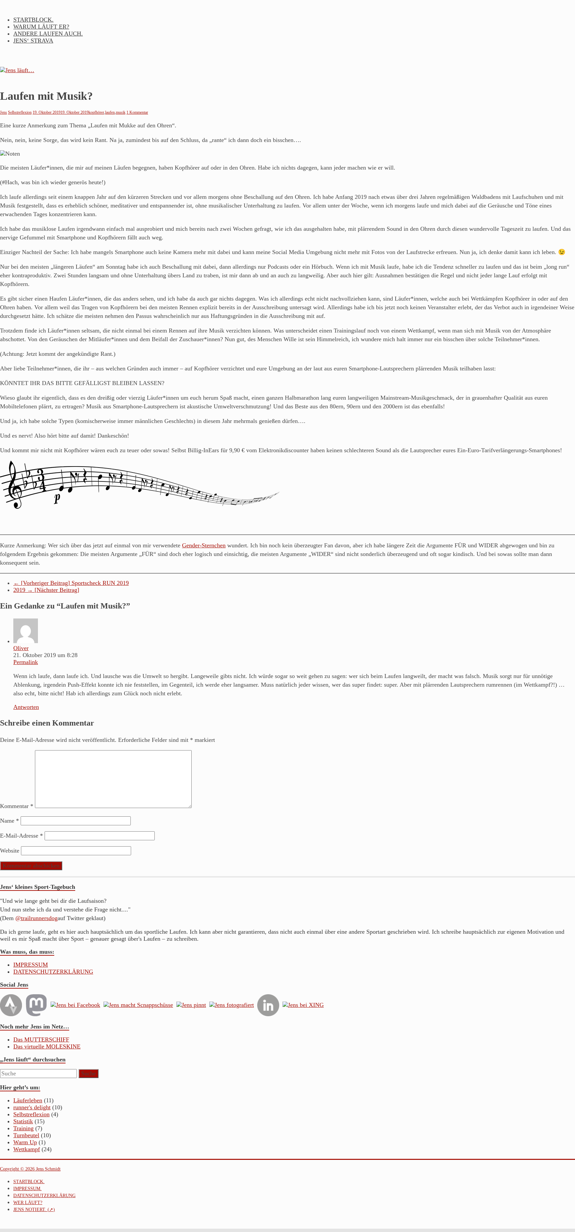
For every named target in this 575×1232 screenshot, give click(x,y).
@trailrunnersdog (36, 918)
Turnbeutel (26, 1135)
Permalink (25, 662)
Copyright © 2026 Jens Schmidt (30, 1168)
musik (120, 112)
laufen (110, 112)
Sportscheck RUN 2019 (71, 583)
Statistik (23, 1121)
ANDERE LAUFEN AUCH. (48, 33)
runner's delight (32, 1107)
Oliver (21, 648)
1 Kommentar (137, 112)
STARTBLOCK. (33, 19)
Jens (3, 112)
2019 (46, 590)
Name (9, 820)
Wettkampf (26, 1149)
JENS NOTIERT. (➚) (34, 1209)
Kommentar (16, 806)
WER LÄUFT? (27, 1202)
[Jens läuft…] (287, 70)
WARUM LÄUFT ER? (41, 26)
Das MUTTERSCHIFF (41, 1039)
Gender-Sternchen (204, 545)
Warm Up (25, 1142)
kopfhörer (96, 112)
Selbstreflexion (20, 112)
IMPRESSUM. (27, 1188)
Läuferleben (27, 1100)
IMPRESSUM (30, 964)
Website (9, 850)
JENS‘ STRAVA (33, 40)
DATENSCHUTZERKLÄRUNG (53, 971)
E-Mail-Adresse (21, 835)
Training (23, 1128)
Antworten (26, 707)
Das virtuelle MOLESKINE (47, 1046)
